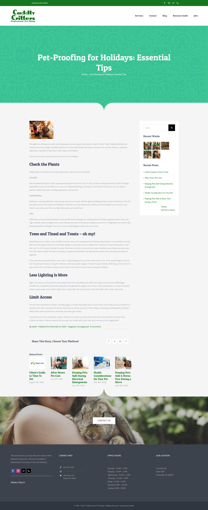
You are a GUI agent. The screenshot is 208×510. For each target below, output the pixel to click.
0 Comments (95, 326)
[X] (114, 341)
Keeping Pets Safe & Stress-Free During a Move (122, 359)
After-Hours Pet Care (58, 359)
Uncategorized (83, 326)
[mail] (173, 3)
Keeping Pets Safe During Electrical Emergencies (79, 359)
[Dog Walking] (147, 154)
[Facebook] (109, 341)
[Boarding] (156, 145)
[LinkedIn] (120, 341)
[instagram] (169, 3)
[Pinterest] (126, 341)
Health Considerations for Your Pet (101, 359)
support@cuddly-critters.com (73, 471)
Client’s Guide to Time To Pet (36, 359)
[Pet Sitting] (156, 154)
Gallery (37, 366)
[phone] (178, 3)
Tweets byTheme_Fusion (168, 208)
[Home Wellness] (147, 145)
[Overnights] (165, 145)
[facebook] (165, 3)
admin (34, 326)
